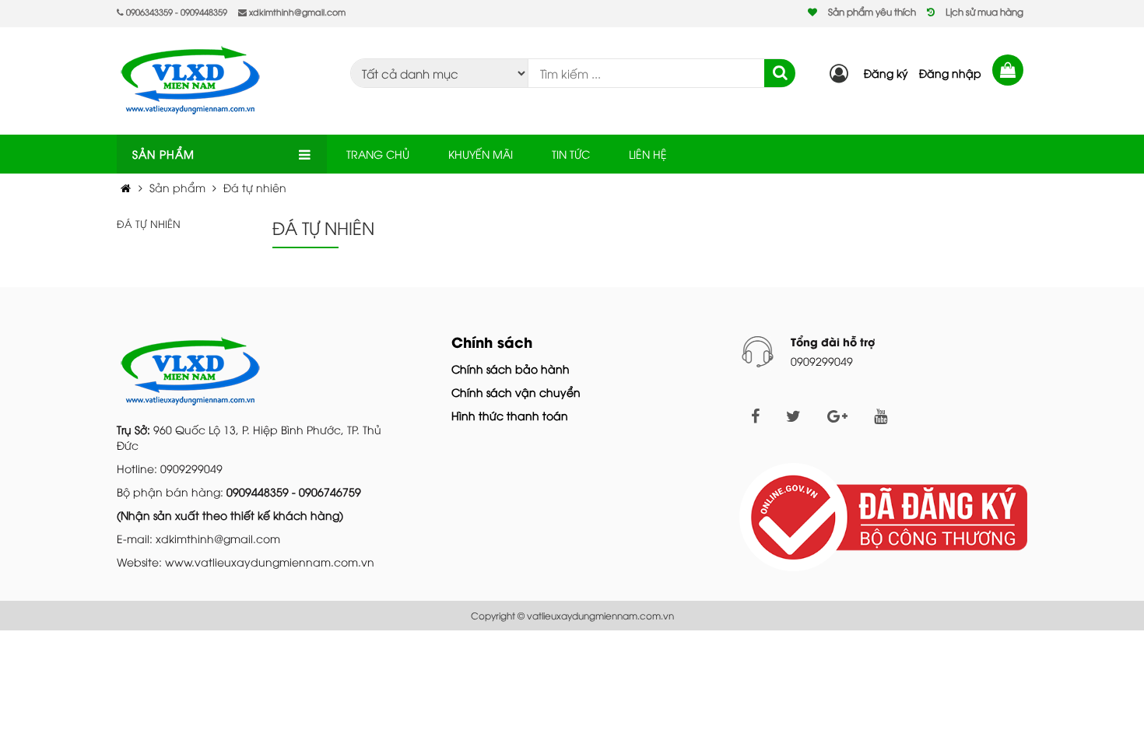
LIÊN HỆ (648, 153)
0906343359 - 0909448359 (175, 11)
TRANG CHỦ (377, 153)
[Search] (779, 73)
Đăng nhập (950, 72)
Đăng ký (886, 72)
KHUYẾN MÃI (480, 153)
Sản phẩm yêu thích (872, 11)
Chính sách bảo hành (510, 368)
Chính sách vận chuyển (516, 391)
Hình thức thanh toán (509, 415)
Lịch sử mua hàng (984, 11)
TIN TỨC (571, 153)
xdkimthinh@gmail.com (296, 11)
